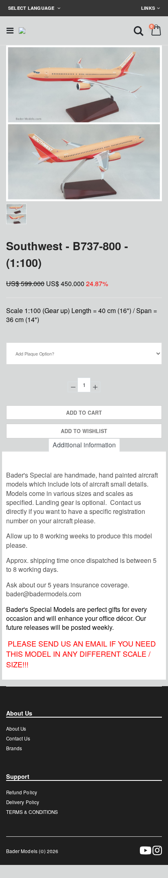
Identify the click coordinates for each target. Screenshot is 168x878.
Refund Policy (21, 792)
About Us (16, 728)
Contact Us (18, 738)
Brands (14, 748)
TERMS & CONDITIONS (32, 812)
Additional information (84, 444)
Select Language (32, 8)
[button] (139, 30)
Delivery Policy (22, 802)
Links (148, 8)
